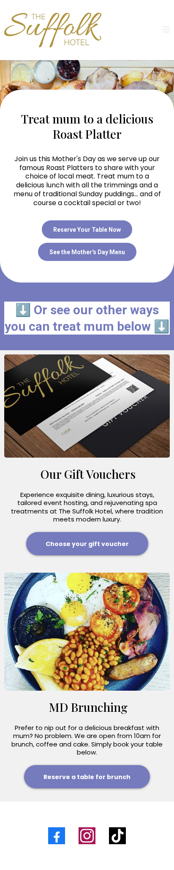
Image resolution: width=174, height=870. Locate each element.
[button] (166, 30)
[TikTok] (117, 836)
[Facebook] (56, 836)
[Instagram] (87, 836)
